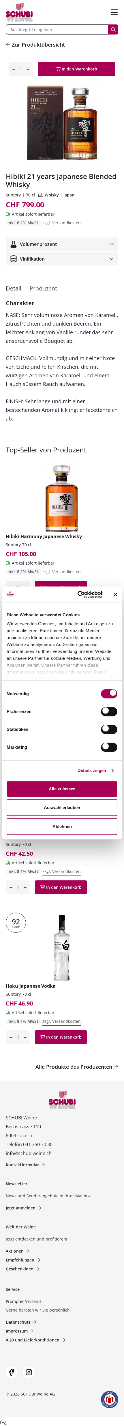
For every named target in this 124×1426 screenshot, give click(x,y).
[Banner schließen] (115, 594)
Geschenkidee (19, 1269)
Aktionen (15, 1251)
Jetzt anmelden (20, 1208)
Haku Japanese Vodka (31, 986)
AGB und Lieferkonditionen (32, 1340)
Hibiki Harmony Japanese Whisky (44, 536)
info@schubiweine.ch (29, 1153)
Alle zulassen (62, 788)
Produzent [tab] (43, 288)
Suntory (13, 195)
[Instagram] (29, 1372)
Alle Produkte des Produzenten (73, 1066)
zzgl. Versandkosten (61, 222)
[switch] (110, 712)
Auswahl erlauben (62, 807)
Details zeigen (92, 770)
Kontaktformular (22, 1164)
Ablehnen (62, 826)
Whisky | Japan (59, 195)
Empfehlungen (20, 1260)
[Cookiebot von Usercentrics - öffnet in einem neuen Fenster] (78, 594)
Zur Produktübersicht (38, 44)
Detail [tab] (13, 288)
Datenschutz (18, 1322)
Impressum (17, 1331)
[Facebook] (11, 1372)
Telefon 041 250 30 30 (29, 1144)
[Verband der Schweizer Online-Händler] (109, 1399)
